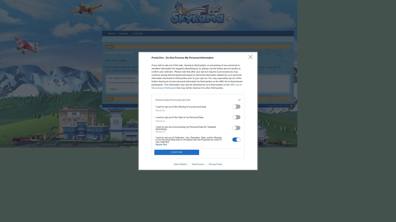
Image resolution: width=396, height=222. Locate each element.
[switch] (236, 107)
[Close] (251, 58)
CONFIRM (176, 152)
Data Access (198, 164)
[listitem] (198, 99)
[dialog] (198, 111)
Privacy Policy (215, 164)
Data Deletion (180, 164)
